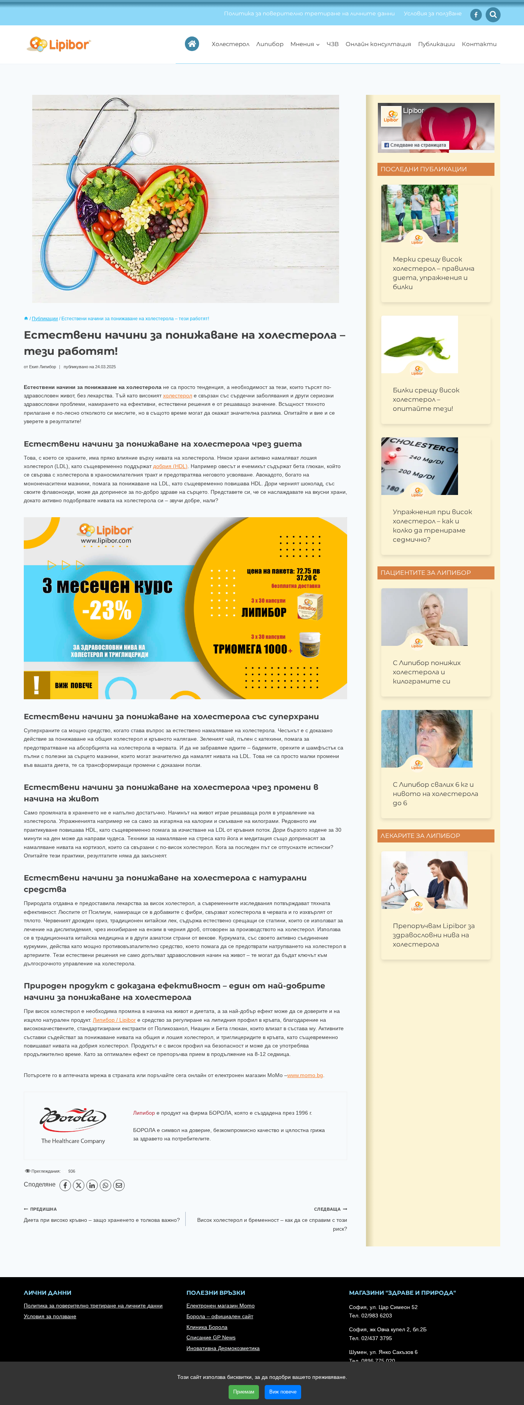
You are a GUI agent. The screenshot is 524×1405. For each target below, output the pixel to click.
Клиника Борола (206, 1327)
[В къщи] (26, 318)
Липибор (269, 44)
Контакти (479, 44)
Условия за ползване (433, 13)
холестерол (177, 395)
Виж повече (283, 1392)
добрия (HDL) (170, 466)
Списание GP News (211, 1337)
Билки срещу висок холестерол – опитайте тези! (426, 399)
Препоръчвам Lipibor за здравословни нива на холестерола (434, 935)
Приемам (243, 1392)
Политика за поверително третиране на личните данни (309, 13)
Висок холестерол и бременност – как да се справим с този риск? (272, 1219)
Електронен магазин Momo (220, 1305)
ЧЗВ (333, 44)
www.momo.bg (305, 1075)
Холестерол (230, 44)
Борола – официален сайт (219, 1316)
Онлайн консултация (378, 44)
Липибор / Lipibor (114, 1020)
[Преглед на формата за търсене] (493, 14)
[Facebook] (476, 15)
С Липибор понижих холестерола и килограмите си (427, 672)
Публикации (436, 44)
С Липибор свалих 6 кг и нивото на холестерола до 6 (435, 794)
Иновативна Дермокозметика (223, 1348)
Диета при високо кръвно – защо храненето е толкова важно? (102, 1215)
